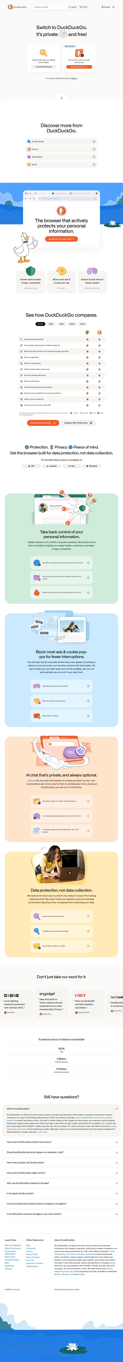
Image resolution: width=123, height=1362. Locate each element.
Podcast (8, 1269)
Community (31, 1248)
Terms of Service (33, 1257)
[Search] (70, 7)
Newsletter (9, 1266)
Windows (65, 1274)
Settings (74, 78)
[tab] (40, 324)
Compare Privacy (12, 1260)
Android (81, 1274)
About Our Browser (13, 1248)
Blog (7, 1263)
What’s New (10, 1257)
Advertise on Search (34, 1263)
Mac (58, 1274)
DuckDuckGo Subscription (10, 1252)
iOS (71, 1274)
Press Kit (30, 1260)
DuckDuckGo (15, 1289)
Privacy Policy (32, 1254)
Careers (29, 1251)
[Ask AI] (81, 7)
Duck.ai (31, 780)
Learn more (42, 1132)
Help (28, 1245)
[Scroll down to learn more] (61, 96)
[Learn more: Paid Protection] (99, 393)
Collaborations (32, 1266)
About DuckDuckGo (13, 1245)
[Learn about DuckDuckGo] (18, 7)
